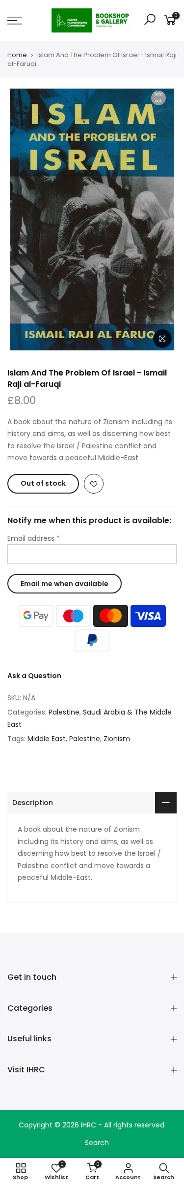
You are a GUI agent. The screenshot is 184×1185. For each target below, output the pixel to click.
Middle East (46, 739)
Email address (33, 538)
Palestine (64, 712)
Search (97, 1143)
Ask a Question (34, 676)
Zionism (117, 739)
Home (17, 55)
